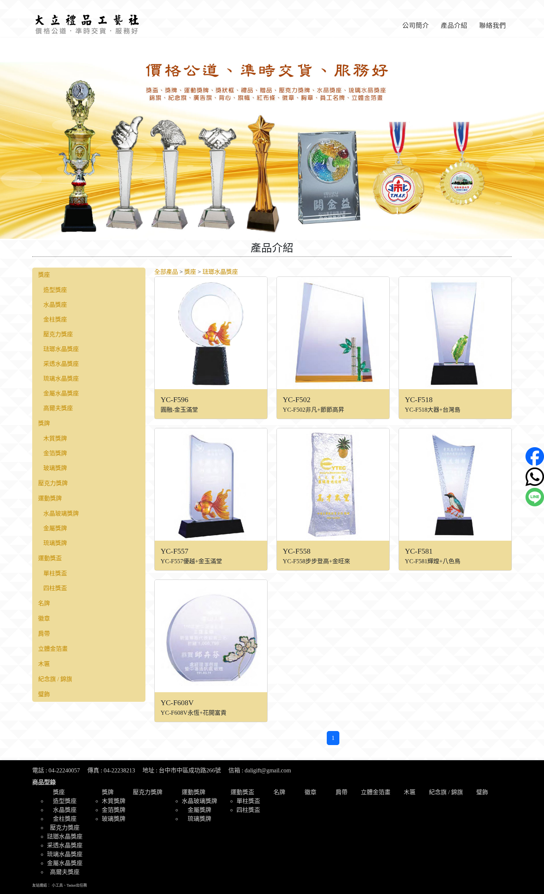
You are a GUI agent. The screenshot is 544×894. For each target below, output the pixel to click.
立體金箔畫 (53, 649)
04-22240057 (64, 770)
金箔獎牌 (55, 453)
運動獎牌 (50, 498)
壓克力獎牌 (53, 483)
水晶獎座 (55, 305)
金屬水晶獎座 (61, 393)
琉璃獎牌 (55, 543)
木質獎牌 (55, 438)
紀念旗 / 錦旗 (55, 679)
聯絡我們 (492, 25)
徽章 (44, 618)
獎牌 (44, 423)
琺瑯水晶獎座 (61, 349)
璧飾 (44, 694)
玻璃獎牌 (55, 468)
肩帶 (44, 633)
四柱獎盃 (55, 588)
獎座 (44, 275)
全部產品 (166, 272)
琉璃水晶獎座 (61, 378)
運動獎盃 (50, 558)
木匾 (44, 664)
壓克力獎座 (58, 334)
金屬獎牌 (55, 528)
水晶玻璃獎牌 (61, 513)
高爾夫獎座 (58, 408)
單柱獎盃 (55, 573)
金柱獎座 (55, 319)
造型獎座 (55, 290)
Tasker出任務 (77, 885)
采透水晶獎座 (61, 364)
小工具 (57, 885)
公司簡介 (415, 25)
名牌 (44, 603)
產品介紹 (454, 25)
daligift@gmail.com (268, 770)
